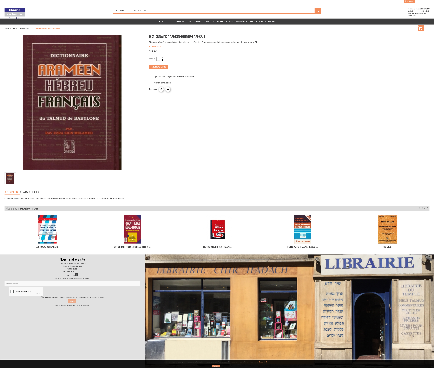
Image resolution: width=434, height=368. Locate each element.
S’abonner (72, 301)
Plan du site (59, 305)
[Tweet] (167, 89)
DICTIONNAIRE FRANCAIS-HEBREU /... (217, 247)
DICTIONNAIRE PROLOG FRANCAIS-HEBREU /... (47, 247)
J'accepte (216, 366)
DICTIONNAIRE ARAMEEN (387, 247)
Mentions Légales (69, 305)
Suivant (427, 208)
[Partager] (161, 89)
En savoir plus (155, 46)
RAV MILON (302, 247)
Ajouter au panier (159, 67)
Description (11, 192)
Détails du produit (30, 192)
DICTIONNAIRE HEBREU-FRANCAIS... (132, 247)
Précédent (423, 208)
